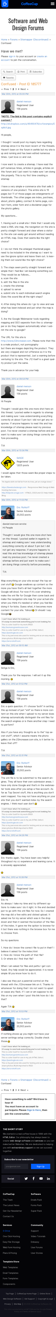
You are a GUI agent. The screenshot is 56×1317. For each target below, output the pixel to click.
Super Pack (36, 1211)
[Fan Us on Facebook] (33, 1179)
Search (9, 72)
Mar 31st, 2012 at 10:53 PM (14, 1011)
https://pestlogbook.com (12, 633)
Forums (14, 39)
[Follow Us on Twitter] (26, 1179)
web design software (20, 1140)
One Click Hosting (11, 1236)
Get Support (29, 1299)
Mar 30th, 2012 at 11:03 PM (15, 500)
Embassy (35, 1242)
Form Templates (10, 1278)
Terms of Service (29, 1312)
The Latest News (11, 1205)
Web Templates (10, 1267)
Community (37, 1225)
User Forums (37, 1247)
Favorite (9, 78)
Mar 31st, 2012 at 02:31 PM (14, 755)
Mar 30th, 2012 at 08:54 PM (15, 379)
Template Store (11, 1261)
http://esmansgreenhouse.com (15, 627)
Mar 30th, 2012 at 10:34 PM (15, 450)
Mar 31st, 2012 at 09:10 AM (15, 645)
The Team (8, 1200)
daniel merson (24, 101)
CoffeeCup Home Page (27, 1294)
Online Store (45, 1294)
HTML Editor (9, 1137)
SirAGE (20, 457)
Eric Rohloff (23, 507)
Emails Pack (36, 1200)
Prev (6, 89)
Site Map (17, 1304)
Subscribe (36, 72)
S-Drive (6, 1231)
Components (9, 1284)
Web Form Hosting (11, 1247)
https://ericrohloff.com (11, 641)
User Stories (37, 1253)
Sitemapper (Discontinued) (34, 39)
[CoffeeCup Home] (29, 4)
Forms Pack (36, 1205)
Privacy (7, 1304)
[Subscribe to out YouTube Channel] (41, 1179)
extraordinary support (22, 1147)
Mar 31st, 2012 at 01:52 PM (14, 684)
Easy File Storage (11, 1242)
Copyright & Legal (45, 1299)
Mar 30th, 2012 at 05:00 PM (15, 94)
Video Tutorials (38, 1236)
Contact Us (8, 1216)
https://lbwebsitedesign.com (14, 487)
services (39, 1140)
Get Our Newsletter (12, 1211)
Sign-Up (41, 1166)
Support (35, 1231)
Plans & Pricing (10, 1253)
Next (23, 89)
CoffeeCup (9, 1194)
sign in (12, 56)
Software (36, 1194)
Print (22, 72)
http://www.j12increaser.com (16, 340)
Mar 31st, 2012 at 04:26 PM (15, 835)
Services (7, 1225)
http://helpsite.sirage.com (13, 493)
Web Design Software (12, 1299)
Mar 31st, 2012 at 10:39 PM (14, 877)
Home (4, 39)
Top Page (10, 1294)
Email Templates (10, 1273)
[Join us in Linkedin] (48, 1179)
